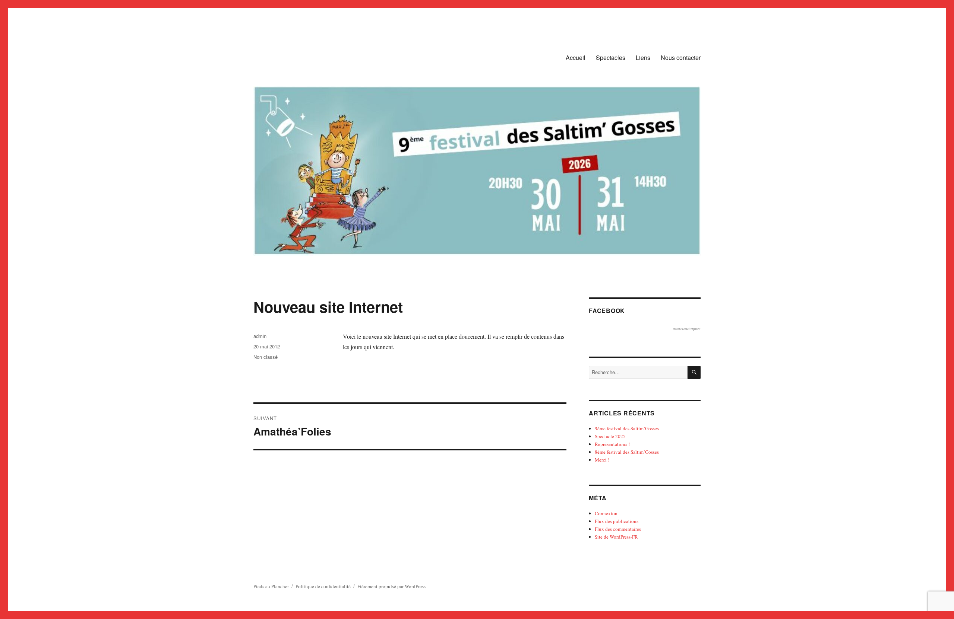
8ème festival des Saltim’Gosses (627, 452)
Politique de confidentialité (323, 586)
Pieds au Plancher (271, 586)
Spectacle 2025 (610, 436)
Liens (643, 57)
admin (259, 335)
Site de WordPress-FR (616, 536)
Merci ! (602, 459)
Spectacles (610, 57)
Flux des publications (616, 521)
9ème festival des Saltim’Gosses (627, 428)
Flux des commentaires (618, 529)
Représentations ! (612, 444)
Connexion (606, 513)
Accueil (575, 57)
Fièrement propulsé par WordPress (391, 586)
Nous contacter (681, 57)
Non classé (265, 356)
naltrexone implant (687, 329)
